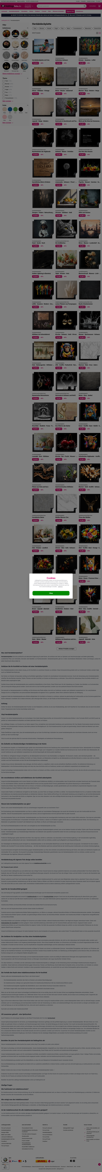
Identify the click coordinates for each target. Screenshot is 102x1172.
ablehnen (60, 586)
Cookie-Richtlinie (54, 585)
